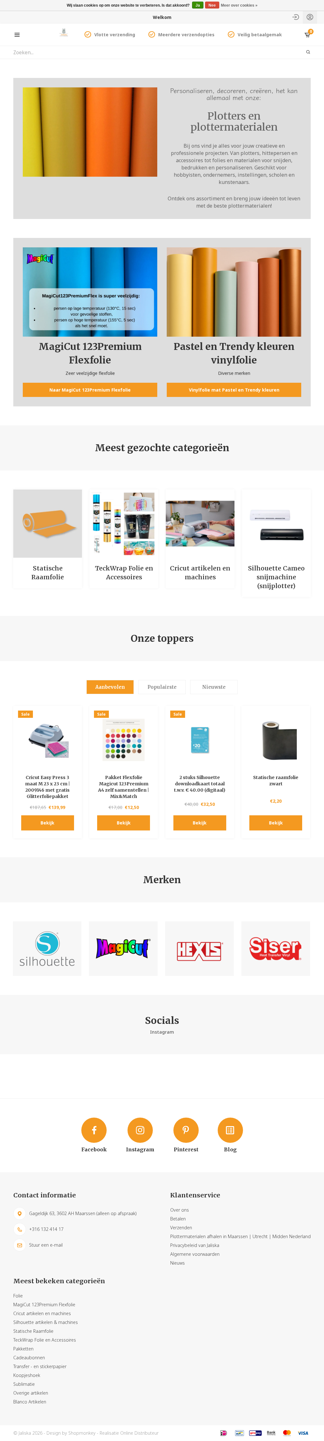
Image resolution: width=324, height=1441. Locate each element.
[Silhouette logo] (47, 948)
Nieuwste (214, 687)
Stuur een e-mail (46, 1245)
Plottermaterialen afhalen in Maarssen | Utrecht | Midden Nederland (240, 1236)
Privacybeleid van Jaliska (194, 1245)
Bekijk (47, 823)
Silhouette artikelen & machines (45, 1322)
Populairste (162, 687)
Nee (212, 5)
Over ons (179, 1210)
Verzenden (181, 1228)
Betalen (178, 1219)
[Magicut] (123, 948)
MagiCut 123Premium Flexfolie (44, 1305)
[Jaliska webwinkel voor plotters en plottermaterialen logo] (63, 34)
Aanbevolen (110, 687)
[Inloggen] (296, 17)
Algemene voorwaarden (195, 1254)
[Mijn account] (310, 17)
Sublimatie (24, 1384)
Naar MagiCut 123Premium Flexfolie (90, 390)
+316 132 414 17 (46, 1229)
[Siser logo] (275, 948)
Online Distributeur (139, 1433)
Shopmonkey (82, 1433)
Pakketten (23, 1349)
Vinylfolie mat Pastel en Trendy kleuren (234, 390)
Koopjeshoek (26, 1375)
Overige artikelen (30, 1393)
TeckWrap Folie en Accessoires (44, 1340)
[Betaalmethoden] (224, 1433)
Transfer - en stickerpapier (39, 1366)
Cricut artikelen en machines (42, 1313)
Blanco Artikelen (29, 1402)
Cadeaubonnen (29, 1358)
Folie (18, 1296)
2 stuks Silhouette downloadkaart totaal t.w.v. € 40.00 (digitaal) (199, 784)
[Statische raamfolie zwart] (275, 740)
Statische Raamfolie (33, 1331)
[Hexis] (199, 948)
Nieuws (177, 1263)
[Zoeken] (304, 52)
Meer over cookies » (239, 5)
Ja (198, 5)
